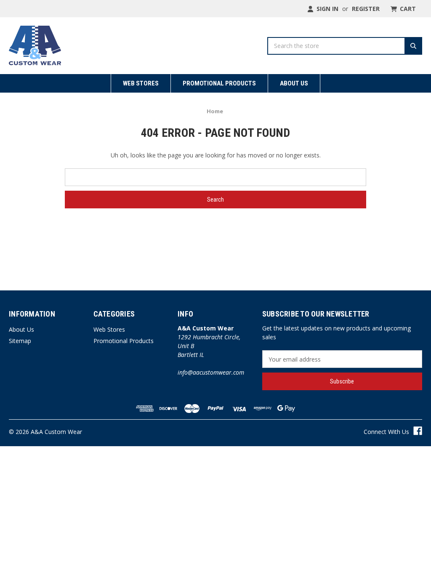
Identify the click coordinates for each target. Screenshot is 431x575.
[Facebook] (417, 430)
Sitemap (20, 341)
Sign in (326, 9)
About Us (294, 83)
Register (366, 9)
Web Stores (141, 83)
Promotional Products (219, 83)
